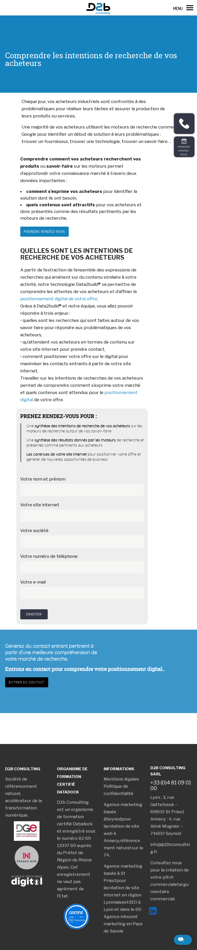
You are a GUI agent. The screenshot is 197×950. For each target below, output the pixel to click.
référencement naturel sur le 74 (123, 848)
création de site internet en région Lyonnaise (122, 895)
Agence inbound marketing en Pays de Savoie (123, 924)
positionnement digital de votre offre (58, 298)
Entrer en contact (27, 682)
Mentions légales (121, 779)
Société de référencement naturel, (21, 786)
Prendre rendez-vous (44, 232)
